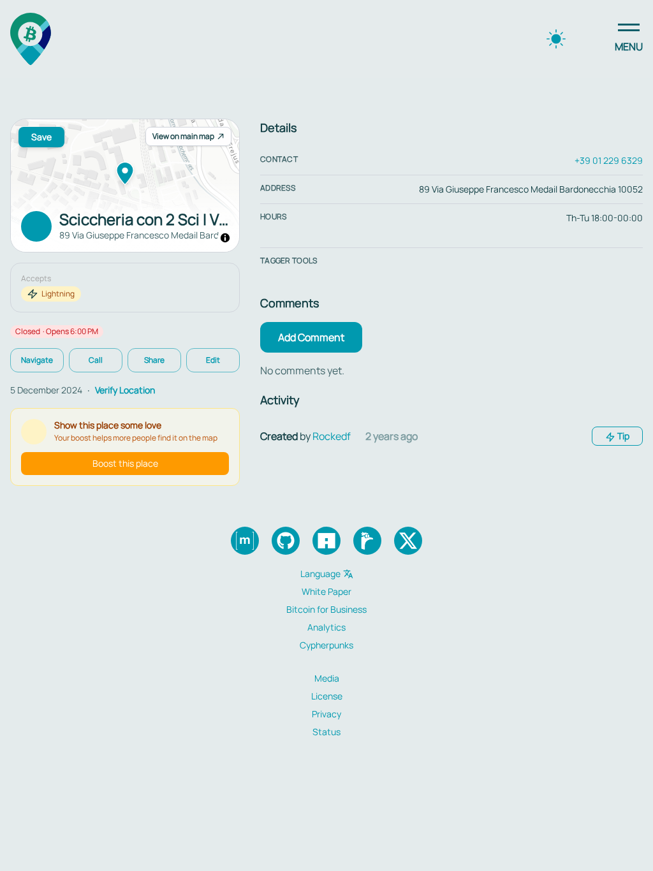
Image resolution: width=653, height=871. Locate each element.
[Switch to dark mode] (556, 39)
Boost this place (125, 463)
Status (326, 732)
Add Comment (311, 337)
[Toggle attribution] (225, 237)
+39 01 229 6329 (609, 160)
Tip (622, 436)
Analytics (326, 627)
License (326, 696)
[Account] (592, 39)
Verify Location (125, 390)
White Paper (326, 591)
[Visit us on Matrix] (245, 541)
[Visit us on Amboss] (326, 541)
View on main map (183, 136)
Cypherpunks (326, 645)
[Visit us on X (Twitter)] (408, 541)
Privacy (326, 714)
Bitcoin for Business (326, 609)
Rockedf (331, 436)
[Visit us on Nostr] (367, 541)
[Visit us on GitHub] (286, 541)
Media (326, 678)
